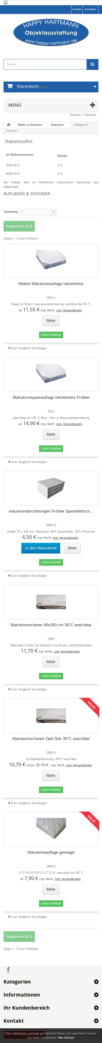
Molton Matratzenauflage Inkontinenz (51, 283)
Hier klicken (66, 1037)
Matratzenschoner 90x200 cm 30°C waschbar (51, 625)
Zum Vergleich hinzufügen (29, 348)
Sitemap (90, 115)
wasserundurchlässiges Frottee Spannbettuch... (51, 511)
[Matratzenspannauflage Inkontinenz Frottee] (51, 374)
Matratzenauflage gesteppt (51, 852)
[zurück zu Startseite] (8, 125)
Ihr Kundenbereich (27, 1007)
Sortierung (11, 211)
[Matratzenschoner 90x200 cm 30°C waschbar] (51, 602)
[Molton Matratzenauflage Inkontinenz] (51, 261)
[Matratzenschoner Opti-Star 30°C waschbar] (51, 715)
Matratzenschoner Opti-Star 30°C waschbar (51, 738)
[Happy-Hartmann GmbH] (51, 32)
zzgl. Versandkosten (69, 310)
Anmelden (90, 9)
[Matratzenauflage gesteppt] (51, 829)
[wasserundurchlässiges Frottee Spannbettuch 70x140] (51, 488)
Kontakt (77, 9)
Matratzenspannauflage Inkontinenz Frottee (51, 397)
